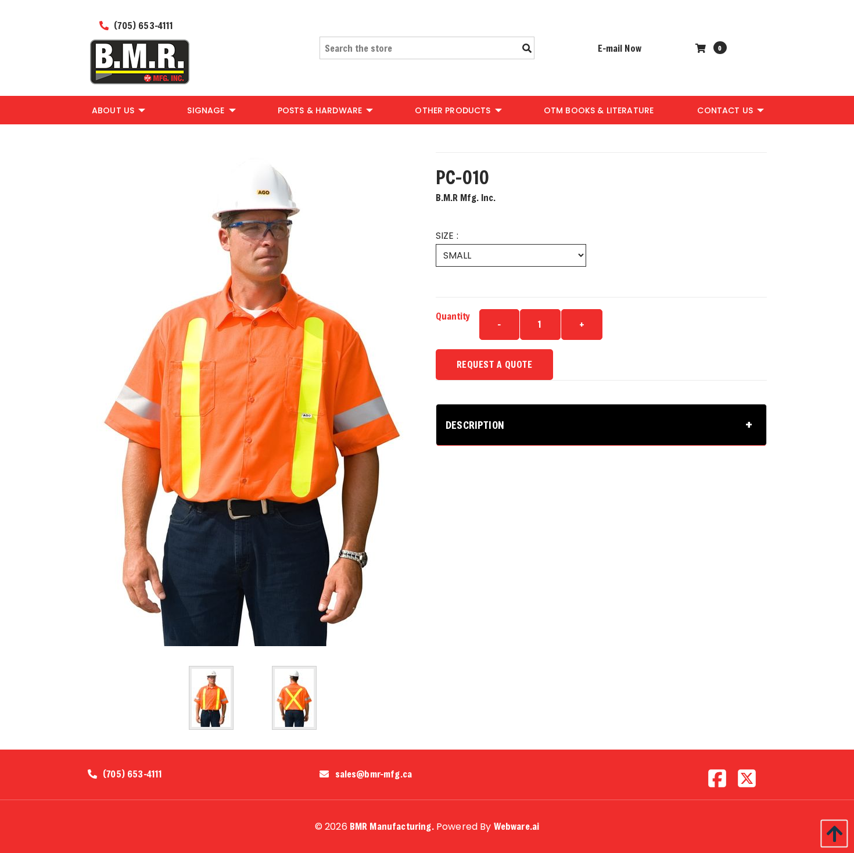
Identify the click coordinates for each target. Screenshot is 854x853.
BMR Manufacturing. (392, 826)
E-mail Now (619, 48)
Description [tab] (475, 425)
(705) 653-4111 (142, 25)
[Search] (527, 48)
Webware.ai (517, 826)
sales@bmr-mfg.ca (373, 774)
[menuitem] (117, 110)
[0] (702, 48)
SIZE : (447, 235)
